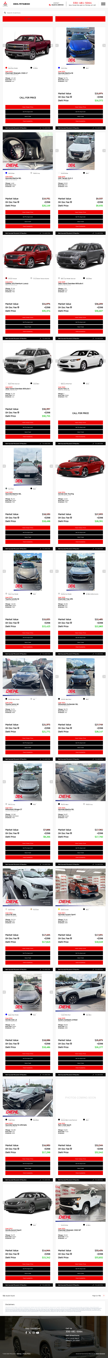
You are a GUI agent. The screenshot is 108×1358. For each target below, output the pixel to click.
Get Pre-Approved (28, 111)
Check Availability (28, 121)
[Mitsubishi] (5, 4)
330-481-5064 (82, 3)
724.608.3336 (46, 128)
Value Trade (28, 116)
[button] (51, 45)
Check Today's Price (27, 107)
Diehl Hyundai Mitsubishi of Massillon (16, 128)
